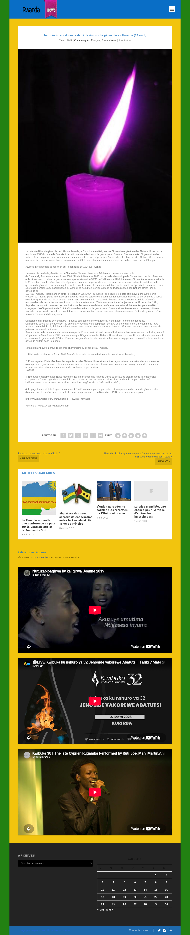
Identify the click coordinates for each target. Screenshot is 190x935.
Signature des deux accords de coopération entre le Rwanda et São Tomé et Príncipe (76, 518)
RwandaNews (109, 40)
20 (135, 897)
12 (124, 889)
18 (113, 897)
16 (166, 889)
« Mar (100, 909)
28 (145, 904)
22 (155, 897)
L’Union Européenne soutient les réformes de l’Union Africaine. (112, 510)
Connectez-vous (138, 930)
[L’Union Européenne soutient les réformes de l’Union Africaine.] (114, 491)
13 (135, 889)
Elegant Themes (38, 931)
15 (155, 889)
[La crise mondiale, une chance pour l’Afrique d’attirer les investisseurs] (151, 491)
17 (102, 897)
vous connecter (39, 557)
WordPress (67, 931)
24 (102, 904)
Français (95, 40)
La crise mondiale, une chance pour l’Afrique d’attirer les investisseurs (150, 511)
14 (145, 889)
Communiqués (82, 40)
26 (124, 904)
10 (102, 889)
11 (113, 889)
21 (145, 897)
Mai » (109, 909)
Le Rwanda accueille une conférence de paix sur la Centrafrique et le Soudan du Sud (38, 525)
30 (166, 904)
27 (135, 904)
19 (124, 897)
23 (166, 897)
